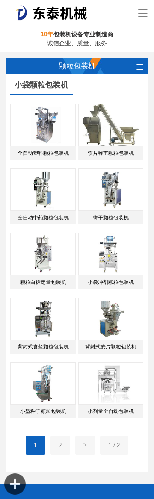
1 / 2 (114, 445)
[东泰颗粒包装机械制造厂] (69, 13)
